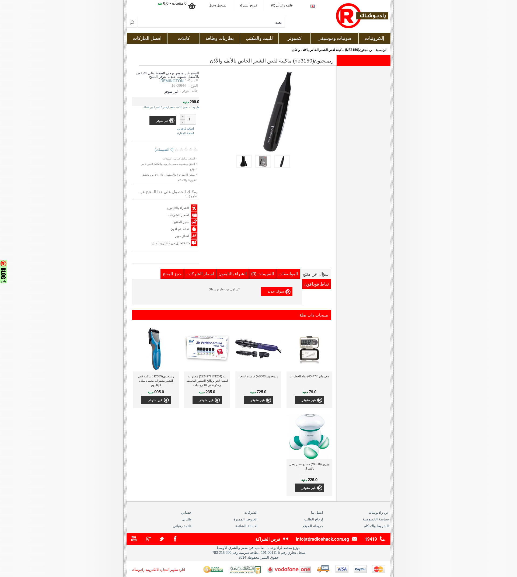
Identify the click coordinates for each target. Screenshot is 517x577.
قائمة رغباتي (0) (282, 5)
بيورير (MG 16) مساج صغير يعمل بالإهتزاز (309, 466)
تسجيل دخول (217, 5)
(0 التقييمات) (164, 150)
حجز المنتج (181, 222)
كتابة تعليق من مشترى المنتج (171, 243)
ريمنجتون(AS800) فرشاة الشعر (258, 376)
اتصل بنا (317, 512)
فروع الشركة (248, 5)
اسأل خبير (182, 236)
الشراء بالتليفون (178, 208)
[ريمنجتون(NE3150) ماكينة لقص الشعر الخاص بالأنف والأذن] (283, 167)
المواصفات (288, 274)
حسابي (186, 512)
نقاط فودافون (179, 229)
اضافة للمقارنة (185, 133)
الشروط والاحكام (376, 526)
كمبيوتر (294, 38)
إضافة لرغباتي (185, 128)
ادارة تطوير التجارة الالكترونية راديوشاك (158, 570)
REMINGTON (172, 81)
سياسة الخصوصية (376, 519)
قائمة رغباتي (182, 526)
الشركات (250, 512)
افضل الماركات (147, 38)
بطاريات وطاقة (219, 38)
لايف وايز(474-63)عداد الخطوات (309, 376)
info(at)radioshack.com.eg (322, 539)
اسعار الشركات (178, 215)
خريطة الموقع (312, 526)
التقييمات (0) (262, 274)
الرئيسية (381, 50)
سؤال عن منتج (316, 274)
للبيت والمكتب (259, 38)
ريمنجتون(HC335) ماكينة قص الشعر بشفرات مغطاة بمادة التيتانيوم (156, 381)
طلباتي (186, 519)
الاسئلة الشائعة (246, 526)
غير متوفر (309, 400)
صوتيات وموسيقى (334, 38)
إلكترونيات (374, 38)
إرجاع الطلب (313, 519)
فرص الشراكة (267, 539)
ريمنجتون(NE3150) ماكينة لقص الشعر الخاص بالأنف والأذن (332, 50)
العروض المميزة (245, 519)
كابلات (184, 38)
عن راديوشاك (379, 512)
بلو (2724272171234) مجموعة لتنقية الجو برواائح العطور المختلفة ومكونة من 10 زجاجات (207, 381)
